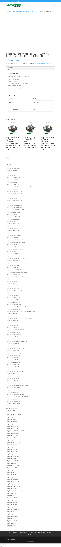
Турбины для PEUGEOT (13, 500)
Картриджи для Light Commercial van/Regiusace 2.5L (20, 318)
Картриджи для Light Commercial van (16, 316)
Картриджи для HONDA (13, 267)
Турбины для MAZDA (12, 479)
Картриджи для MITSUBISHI (14, 332)
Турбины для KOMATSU (13, 465)
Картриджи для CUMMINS (13, 203)
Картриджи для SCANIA (13, 364)
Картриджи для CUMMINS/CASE (15, 207)
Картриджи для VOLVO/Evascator (15, 394)
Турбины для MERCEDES (13, 481)
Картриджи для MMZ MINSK (14, 334)
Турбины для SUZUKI (12, 516)
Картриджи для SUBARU (13, 376)
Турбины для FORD (12, 444)
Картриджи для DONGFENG (14, 228)
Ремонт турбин (12, 532)
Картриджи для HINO (12, 263)
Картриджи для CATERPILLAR (14, 191)
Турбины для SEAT (12, 507)
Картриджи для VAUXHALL (13, 387)
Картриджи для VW (12, 399)
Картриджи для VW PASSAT (14, 401)
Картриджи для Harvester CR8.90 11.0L (16, 258)
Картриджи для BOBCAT (13, 184)
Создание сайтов (30, 541)
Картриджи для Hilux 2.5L (13, 260)
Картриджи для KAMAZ (13, 295)
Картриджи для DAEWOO (13, 212)
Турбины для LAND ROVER (14, 470)
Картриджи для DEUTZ (13, 221)
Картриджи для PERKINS (13, 350)
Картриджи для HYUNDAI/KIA (14, 270)
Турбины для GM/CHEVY (13, 447)
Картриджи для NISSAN (13, 343)
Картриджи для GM (12, 246)
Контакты (29, 534)
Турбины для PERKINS (12, 497)
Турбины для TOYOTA (12, 518)
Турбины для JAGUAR (12, 461)
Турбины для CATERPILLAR (14, 424)
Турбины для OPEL (12, 495)
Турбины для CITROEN (13, 428)
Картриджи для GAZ (12, 244)
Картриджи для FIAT (12, 233)
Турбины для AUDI (12, 419)
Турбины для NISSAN (12, 493)
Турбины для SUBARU (12, 514)
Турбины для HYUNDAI (13, 456)
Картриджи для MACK (12, 323)
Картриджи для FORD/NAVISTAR (15, 240)
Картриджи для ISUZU (12, 283)
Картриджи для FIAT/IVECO (30, 11)
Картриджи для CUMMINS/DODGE (15, 210)
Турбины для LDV (11, 472)
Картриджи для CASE (12, 189)
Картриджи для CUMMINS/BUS (15, 205)
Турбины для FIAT (11, 440)
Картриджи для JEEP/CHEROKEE (15, 290)
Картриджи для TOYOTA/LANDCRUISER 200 (18, 385)
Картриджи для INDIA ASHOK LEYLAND (17, 272)
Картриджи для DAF (12, 214)
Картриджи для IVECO (12, 286)
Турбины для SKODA (12, 511)
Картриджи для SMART (13, 366)
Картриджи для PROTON (13, 355)
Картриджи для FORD (12, 237)
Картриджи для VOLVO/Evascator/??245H (17, 396)
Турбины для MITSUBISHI (13, 486)
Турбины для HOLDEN (12, 454)
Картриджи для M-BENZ (13, 320)
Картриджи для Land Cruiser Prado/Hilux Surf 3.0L (19, 306)
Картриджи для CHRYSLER (13, 198)
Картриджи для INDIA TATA (14, 279)
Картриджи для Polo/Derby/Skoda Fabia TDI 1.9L (19, 353)
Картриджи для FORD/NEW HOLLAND (16, 242)
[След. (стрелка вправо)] (2, 546)
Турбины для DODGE (12, 437)
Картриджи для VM (12, 390)
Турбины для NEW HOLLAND (14, 491)
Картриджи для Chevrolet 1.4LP (15, 196)
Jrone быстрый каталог (44, 532)
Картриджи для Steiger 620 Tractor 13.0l (17, 371)
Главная (8, 11)
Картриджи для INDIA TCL (13, 281)
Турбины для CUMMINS (13, 433)
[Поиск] (7, 158)
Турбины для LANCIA (12, 467)
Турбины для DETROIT (13, 435)
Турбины (8, 413)
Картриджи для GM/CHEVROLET (15, 249)
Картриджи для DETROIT (13, 219)
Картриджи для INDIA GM (13, 274)
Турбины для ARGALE (12, 417)
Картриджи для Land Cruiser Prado (15, 304)
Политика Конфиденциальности (27, 532)
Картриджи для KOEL (12, 300)
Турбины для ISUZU (12, 458)
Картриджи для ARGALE (13, 170)
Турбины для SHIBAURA (13, 509)
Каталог (13, 11)
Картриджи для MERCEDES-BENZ (15, 330)
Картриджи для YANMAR (13, 403)
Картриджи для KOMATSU (13, 302)
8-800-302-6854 (10, 1)
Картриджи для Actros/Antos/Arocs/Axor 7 (17, 166)
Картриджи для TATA (12, 380)
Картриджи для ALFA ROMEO (14, 168)
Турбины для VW (11, 525)
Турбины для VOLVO (12, 523)
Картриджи (19, 11)
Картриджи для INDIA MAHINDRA (15, 277)
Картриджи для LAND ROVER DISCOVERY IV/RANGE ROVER (21, 311)
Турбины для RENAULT (13, 502)
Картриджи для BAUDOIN (13, 177)
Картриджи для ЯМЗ (12, 406)
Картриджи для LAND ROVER (14, 309)
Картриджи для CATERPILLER (14, 193)
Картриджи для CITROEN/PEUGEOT (16, 200)
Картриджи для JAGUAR (13, 288)
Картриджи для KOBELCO (13, 297)
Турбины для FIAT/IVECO (13, 442)
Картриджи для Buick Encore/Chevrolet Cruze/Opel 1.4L (20, 186)
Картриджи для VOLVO (13, 392)
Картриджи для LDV (12, 313)
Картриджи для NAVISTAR (13, 339)
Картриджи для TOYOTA (13, 383)
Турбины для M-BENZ (12, 474)
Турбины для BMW (12, 421)
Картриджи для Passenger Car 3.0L (16, 348)
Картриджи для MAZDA (13, 327)
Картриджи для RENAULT (13, 357)
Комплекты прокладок (11, 408)
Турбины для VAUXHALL (13, 521)
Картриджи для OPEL (12, 346)
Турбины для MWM (12, 488)
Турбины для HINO (12, 449)
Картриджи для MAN (12, 325)
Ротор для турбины (11, 410)
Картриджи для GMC (12, 251)
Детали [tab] (9, 69)
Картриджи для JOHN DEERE (14, 293)
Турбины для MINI (11, 484)
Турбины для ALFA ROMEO (14, 414)
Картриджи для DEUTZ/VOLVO (15, 223)
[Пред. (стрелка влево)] (0, 546)
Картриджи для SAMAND (13, 362)
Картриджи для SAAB (12, 360)
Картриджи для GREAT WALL (14, 253)
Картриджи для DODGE (13, 226)
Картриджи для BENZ (12, 180)
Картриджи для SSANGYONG (14, 369)
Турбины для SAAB (12, 504)
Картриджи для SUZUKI (13, 378)
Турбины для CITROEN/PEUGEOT (15, 431)
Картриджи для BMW (12, 182)
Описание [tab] (10, 67)
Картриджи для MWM (12, 336)
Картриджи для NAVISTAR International (17, 341)
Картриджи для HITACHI (13, 265)
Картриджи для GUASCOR (13, 256)
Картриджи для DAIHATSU (13, 216)
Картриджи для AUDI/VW (13, 173)
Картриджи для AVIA (12, 175)
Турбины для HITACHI (12, 451)
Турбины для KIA (11, 463)
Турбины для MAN (11, 477)
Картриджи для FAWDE (13, 230)
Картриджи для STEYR (12, 373)
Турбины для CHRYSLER (13, 426)
